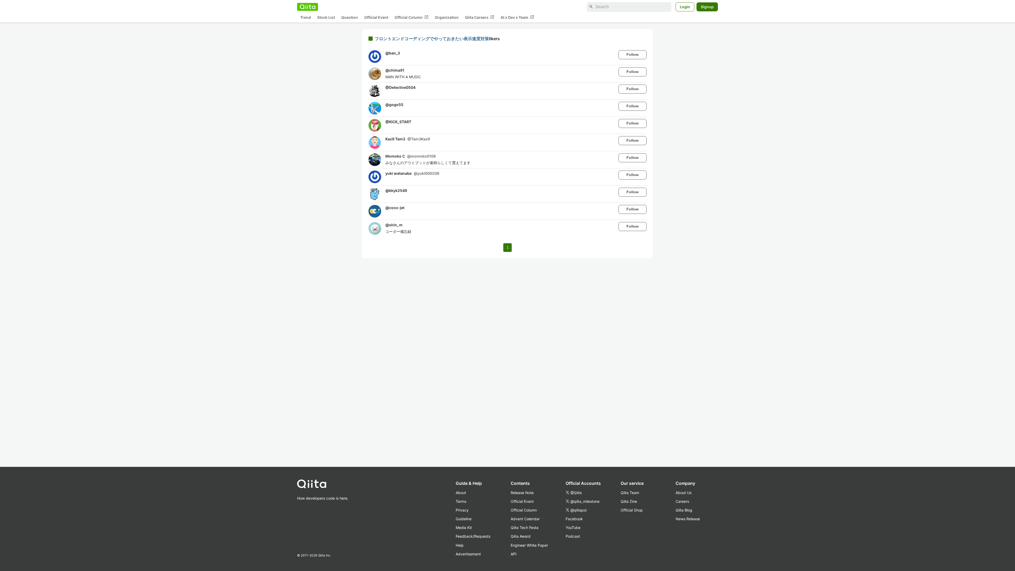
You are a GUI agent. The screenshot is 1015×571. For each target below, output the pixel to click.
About (461, 492)
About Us (683, 492)
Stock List (326, 17)
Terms (461, 501)
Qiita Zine (629, 501)
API (513, 554)
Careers (682, 501)
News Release (688, 519)
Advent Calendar (525, 519)
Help (460, 545)
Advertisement (468, 554)
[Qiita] (307, 7)
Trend (305, 17)
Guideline (464, 519)
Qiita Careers (479, 17)
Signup (707, 6)
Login (685, 6)
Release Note (522, 492)
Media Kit (464, 527)
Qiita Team (630, 492)
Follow (632, 54)
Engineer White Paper (529, 545)
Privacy (462, 510)
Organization (447, 17)
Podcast (573, 536)
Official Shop (632, 510)
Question (349, 17)
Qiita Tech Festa (524, 527)
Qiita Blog (684, 510)
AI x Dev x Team (517, 17)
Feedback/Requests (473, 536)
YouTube (573, 527)
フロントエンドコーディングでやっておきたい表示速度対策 (432, 38)
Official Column (411, 17)
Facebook (574, 519)
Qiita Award (520, 536)
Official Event (376, 17)
